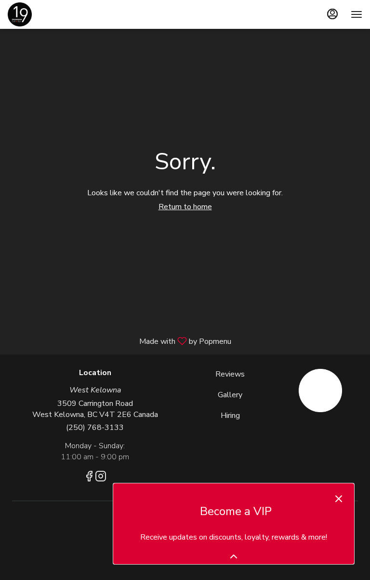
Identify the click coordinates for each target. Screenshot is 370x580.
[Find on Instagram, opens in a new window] (100, 478)
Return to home (185, 207)
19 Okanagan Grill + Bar (320, 390)
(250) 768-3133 (95, 427)
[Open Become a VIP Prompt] (233, 556)
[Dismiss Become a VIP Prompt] (338, 498)
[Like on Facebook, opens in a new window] (89, 478)
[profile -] (332, 14)
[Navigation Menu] (356, 14)
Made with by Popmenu (119, 340)
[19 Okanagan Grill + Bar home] (51, 14)
